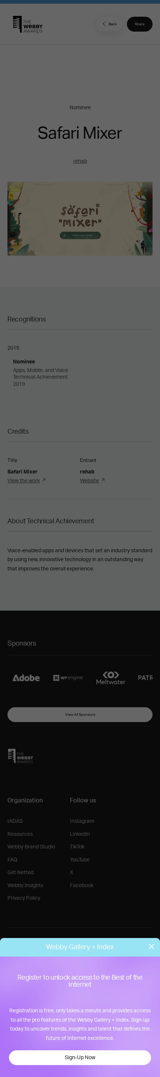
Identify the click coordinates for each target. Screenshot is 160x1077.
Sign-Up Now (80, 1057)
